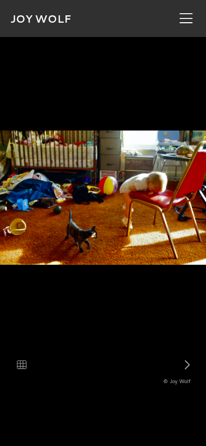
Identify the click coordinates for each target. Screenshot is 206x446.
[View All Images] (21, 364)
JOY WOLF (41, 18)
